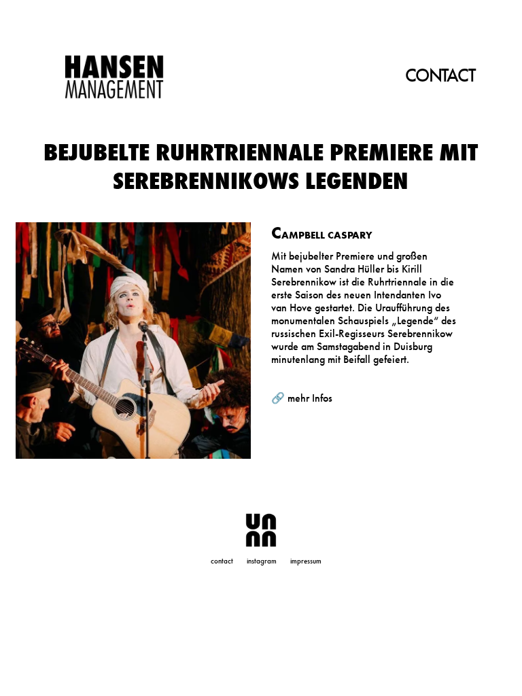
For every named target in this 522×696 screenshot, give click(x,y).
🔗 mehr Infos (301, 398)
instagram (262, 561)
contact (222, 561)
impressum (305, 561)
